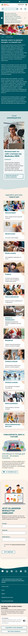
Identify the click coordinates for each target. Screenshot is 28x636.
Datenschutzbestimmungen (18, 544)
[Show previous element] (1, 154)
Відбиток (3, 593)
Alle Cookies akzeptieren (14, 631)
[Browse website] (25, 9)
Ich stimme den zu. (14, 545)
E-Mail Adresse (6, 537)
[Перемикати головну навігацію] (10, 8)
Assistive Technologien (5, 1)
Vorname (4, 523)
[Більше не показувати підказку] (25, 18)
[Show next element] (26, 154)
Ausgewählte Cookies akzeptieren (14, 627)
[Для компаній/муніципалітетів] (21, 8)
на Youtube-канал (11, 472)
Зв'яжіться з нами (5, 586)
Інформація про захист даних (7, 597)
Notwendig (5, 618)
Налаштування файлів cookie (7, 601)
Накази (3, 590)
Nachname (4, 530)
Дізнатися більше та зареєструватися (12, 176)
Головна (2, 37)
